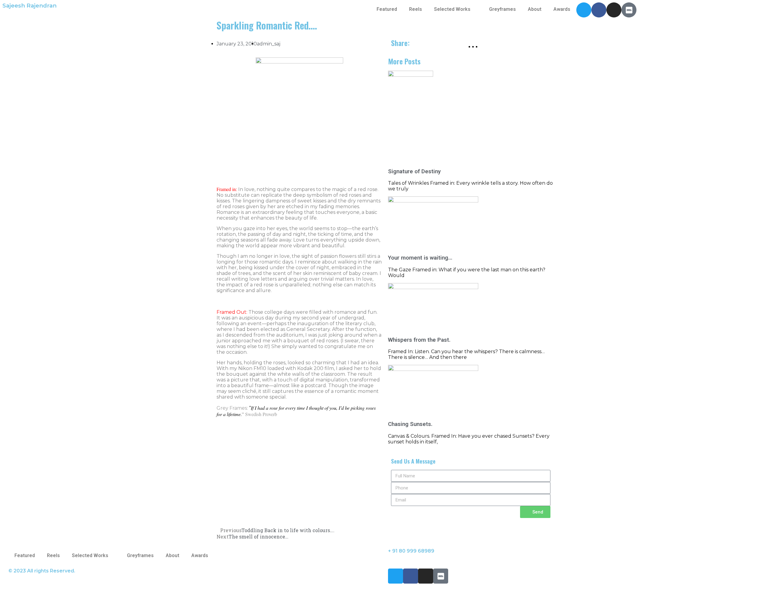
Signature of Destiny (414, 171)
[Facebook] (598, 9)
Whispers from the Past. (419, 340)
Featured (387, 9)
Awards (561, 9)
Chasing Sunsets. (410, 424)
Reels (415, 9)
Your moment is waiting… (420, 257)
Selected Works (452, 9)
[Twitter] (583, 9)
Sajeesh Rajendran (29, 5)
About (534, 9)
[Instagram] (613, 9)
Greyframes (502, 9)
